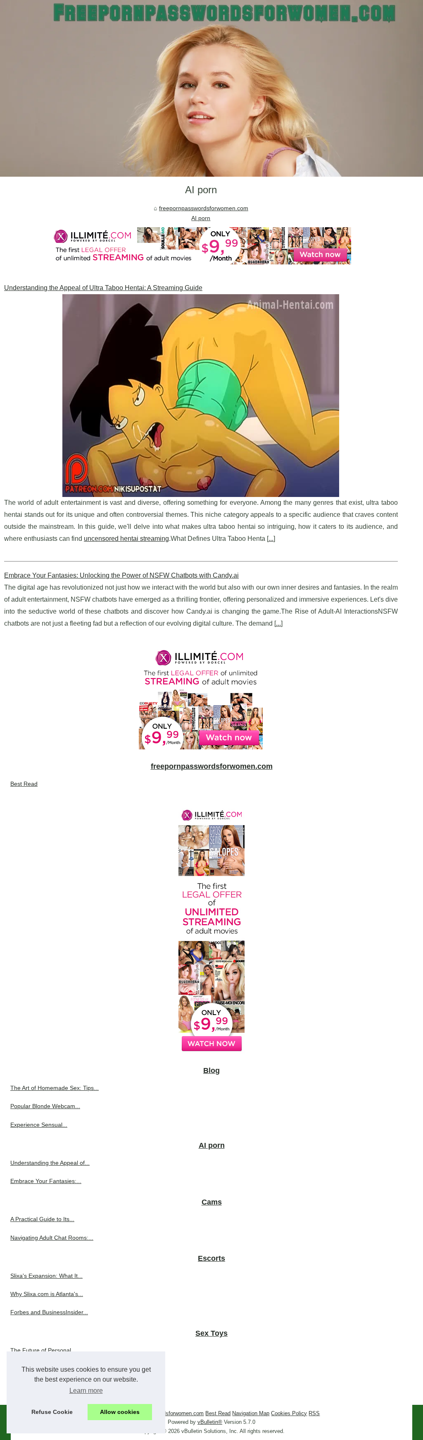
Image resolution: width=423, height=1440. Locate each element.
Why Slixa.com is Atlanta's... (46, 1294)
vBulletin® (209, 1422)
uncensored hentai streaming (126, 538)
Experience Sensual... (38, 1124)
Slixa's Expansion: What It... (46, 1275)
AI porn (200, 218)
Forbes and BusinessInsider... (49, 1312)
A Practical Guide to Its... (42, 1219)
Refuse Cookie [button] (52, 1412)
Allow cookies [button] (120, 1412)
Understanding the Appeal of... (50, 1162)
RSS (314, 1413)
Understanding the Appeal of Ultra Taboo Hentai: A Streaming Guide (103, 287)
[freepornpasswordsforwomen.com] (211, 88)
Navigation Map (250, 1413)
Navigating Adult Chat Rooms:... (51, 1237)
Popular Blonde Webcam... (45, 1106)
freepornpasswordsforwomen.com (203, 208)
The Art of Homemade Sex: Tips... (54, 1088)
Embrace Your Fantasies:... (45, 1181)
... (271, 538)
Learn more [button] (86, 1390)
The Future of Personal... (43, 1350)
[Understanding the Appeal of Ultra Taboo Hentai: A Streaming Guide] (201, 395)
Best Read (24, 783)
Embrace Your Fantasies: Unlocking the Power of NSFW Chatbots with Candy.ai (121, 575)
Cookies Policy (289, 1413)
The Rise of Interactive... (42, 1387)
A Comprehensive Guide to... (48, 1369)
